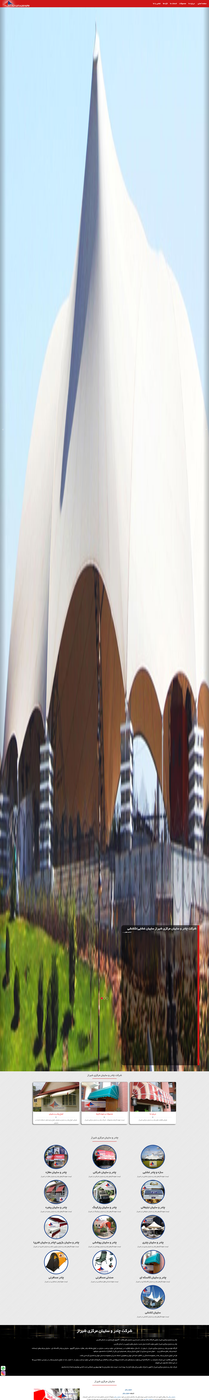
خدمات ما (173, 3)
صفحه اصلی (202, 3)
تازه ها (165, 3)
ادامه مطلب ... (127, 932)
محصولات (182, 3)
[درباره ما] (153, 1097)
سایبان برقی (126, 1393)
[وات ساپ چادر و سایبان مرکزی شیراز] (3, 1368)
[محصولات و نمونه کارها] (104, 1097)
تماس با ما (156, 3)
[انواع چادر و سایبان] (56, 1097)
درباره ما (191, 3)
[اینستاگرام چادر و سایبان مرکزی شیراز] (3, 1373)
